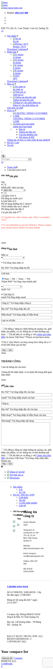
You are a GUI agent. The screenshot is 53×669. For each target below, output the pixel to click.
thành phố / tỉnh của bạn (12, 187)
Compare (18, 658)
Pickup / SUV (19, 46)
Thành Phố (6, 281)
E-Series (17, 73)
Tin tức (10, 145)
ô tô (20, 489)
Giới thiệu (23, 497)
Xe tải (16, 41)
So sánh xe (18, 89)
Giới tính (5, 273)
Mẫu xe (4, 255)
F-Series (17, 68)
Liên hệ (22, 505)
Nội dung (5, 421)
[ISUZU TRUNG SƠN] (4, 2)
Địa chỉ (4, 309)
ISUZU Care (13, 142)
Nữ (28, 279)
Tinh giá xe (18, 94)
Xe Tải (22, 492)
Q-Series (17, 57)
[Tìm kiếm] (30, 159)
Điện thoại (6, 314)
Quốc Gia (5, 289)
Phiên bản (11, 52)
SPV (15, 78)
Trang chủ (11, 167)
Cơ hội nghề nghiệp (28, 503)
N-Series (17, 62)
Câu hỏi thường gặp (28, 134)
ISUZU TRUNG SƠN (23, 495)
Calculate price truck (17, 586)
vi (2, 31)
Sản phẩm (11, 36)
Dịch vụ (11, 110)
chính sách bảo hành (22, 126)
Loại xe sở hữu (8, 320)
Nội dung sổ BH (26, 137)
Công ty (5, 303)
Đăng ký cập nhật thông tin (25, 105)
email (3, 297)
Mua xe (10, 84)
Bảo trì (22, 129)
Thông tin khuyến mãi (23, 100)
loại (3, 182)
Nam (21, 279)
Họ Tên (4, 268)
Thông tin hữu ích (27, 132)
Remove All (7, 658)
